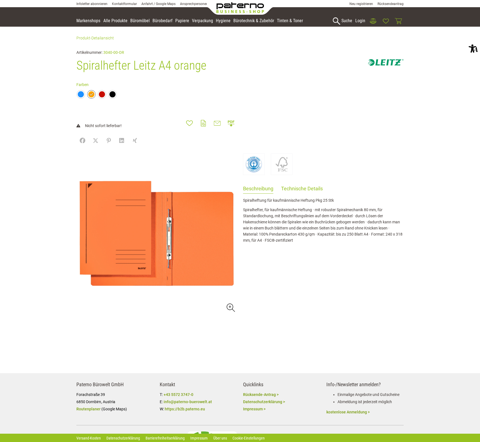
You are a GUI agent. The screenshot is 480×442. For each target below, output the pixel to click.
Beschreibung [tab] (258, 188)
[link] (373, 21)
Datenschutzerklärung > (264, 402)
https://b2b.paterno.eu (185, 409)
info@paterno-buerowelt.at (188, 402)
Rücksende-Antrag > (261, 394)
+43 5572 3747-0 (178, 394)
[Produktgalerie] (230, 307)
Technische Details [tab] (302, 188)
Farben (82, 84)
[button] (473, 48)
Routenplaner (88, 409)
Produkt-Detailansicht (95, 38)
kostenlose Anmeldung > (348, 412)
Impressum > (254, 409)
